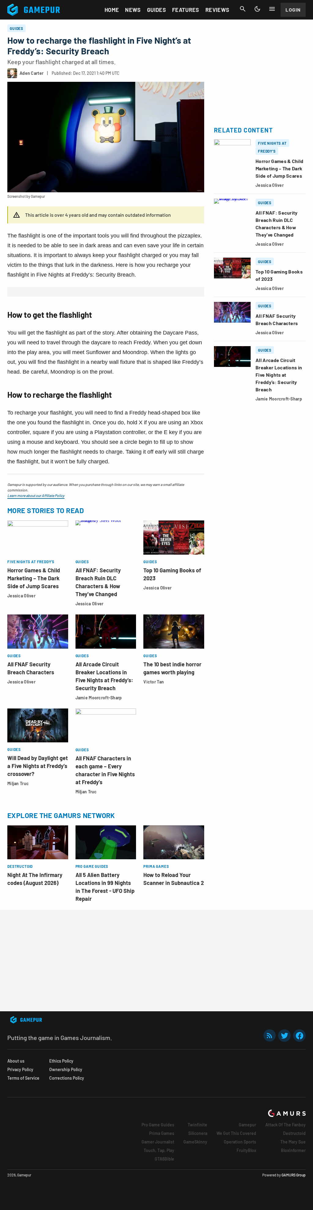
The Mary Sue (293, 1141)
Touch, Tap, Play (159, 1150)
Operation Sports (240, 1141)
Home (112, 9)
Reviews (217, 9)
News (133, 9)
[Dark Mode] (257, 9)
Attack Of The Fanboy (285, 1124)
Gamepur (247, 1124)
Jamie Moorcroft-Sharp (98, 697)
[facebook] (299, 1035)
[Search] (243, 9)
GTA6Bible (164, 1158)
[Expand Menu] (272, 9)
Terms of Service (23, 1078)
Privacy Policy (20, 1069)
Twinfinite (197, 1124)
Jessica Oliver (21, 595)
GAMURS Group (294, 1175)
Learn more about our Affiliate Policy (35, 495)
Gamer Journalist (158, 1141)
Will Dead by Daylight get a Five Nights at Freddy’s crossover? (37, 766)
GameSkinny (195, 1141)
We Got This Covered (236, 1133)
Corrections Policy (66, 1078)
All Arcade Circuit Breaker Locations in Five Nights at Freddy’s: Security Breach (279, 374)
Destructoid (294, 1133)
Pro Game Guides (158, 1124)
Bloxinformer (293, 1150)
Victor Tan (153, 681)
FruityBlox (246, 1150)
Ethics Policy (61, 1060)
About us (15, 1060)
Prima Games (161, 1133)
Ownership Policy (65, 1069)
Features (185, 9)
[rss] (269, 1035)
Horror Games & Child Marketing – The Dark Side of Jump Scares (33, 578)
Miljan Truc (18, 783)
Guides (156, 9)
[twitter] (284, 1035)
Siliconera (197, 1133)
